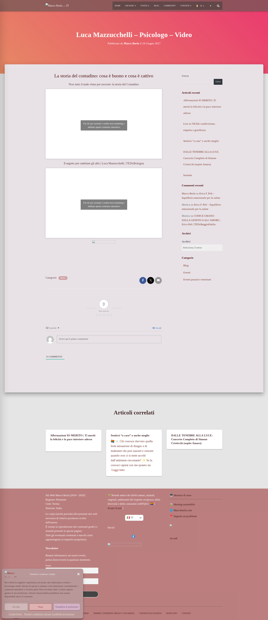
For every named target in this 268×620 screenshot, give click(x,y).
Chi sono (129, 6)
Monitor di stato (182, 495)
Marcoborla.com (183, 510)
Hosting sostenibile (184, 504)
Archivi (186, 241)
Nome (48, 566)
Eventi (144, 6)
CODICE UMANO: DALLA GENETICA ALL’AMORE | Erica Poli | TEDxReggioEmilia (201, 220)
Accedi (158, 328)
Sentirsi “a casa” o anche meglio (201, 141)
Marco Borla (189, 193)
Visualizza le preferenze (66, 607)
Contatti (185, 6)
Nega (40, 607)
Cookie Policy (15, 614)
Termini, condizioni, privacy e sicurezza (113, 613)
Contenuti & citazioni (150, 613)
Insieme (187, 175)
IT (201, 6)
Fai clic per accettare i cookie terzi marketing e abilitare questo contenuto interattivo (104, 125)
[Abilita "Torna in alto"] (263, 599)
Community (170, 6)
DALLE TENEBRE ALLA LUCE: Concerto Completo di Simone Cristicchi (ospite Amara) (201, 158)
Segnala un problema (185, 516)
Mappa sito (171, 613)
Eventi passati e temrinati (197, 279)
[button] (78, 574)
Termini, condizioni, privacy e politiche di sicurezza (49, 614)
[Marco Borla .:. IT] (57, 5)
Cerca (185, 75)
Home (117, 6)
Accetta (16, 607)
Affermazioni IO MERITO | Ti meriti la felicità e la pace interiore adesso (202, 107)
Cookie (85, 613)
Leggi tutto (118, 470)
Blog (156, 6)
